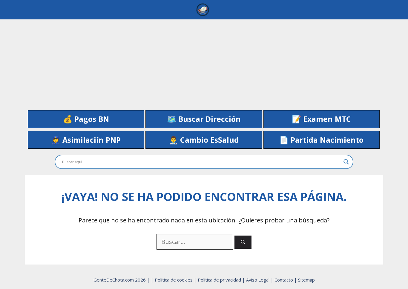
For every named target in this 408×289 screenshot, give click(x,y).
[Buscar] (242, 242)
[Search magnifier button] (346, 162)
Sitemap (306, 280)
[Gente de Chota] (202, 9)
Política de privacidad (220, 280)
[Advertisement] (204, 61)
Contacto (284, 280)
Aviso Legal (258, 280)
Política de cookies (174, 280)
